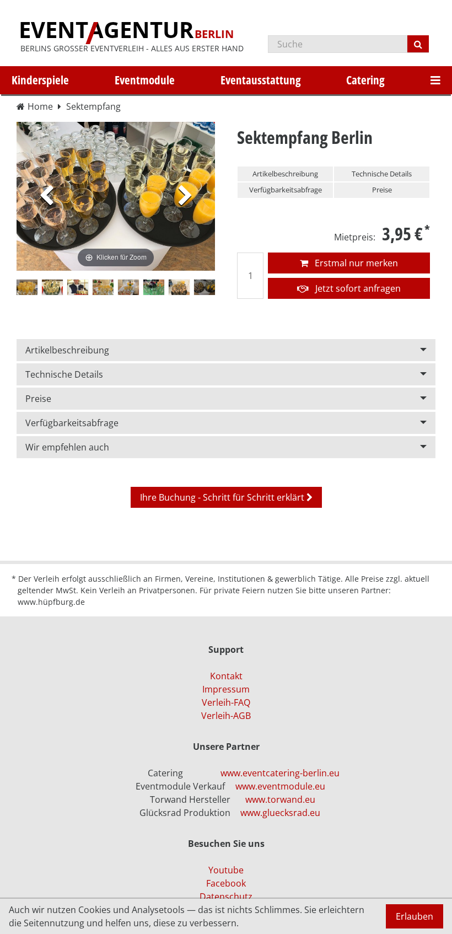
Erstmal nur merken (355, 263)
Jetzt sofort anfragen (357, 288)
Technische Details (382, 174)
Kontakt (226, 676)
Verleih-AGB (226, 716)
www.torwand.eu (280, 799)
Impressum (226, 689)
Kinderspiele (40, 80)
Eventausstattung (260, 80)
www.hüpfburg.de (51, 602)
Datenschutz (226, 896)
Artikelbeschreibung (285, 174)
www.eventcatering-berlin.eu (280, 773)
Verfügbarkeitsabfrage (285, 190)
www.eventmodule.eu (280, 786)
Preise (382, 190)
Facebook (226, 883)
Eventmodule (145, 80)
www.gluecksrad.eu (280, 813)
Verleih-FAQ (226, 702)
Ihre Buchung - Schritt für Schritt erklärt (223, 497)
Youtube (226, 870)
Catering (365, 80)
